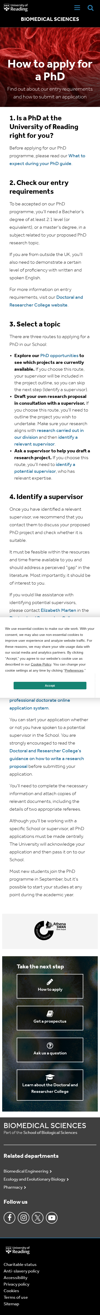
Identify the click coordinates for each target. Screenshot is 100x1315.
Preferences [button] (74, 670)
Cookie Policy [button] (41, 664)
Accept (50, 685)
